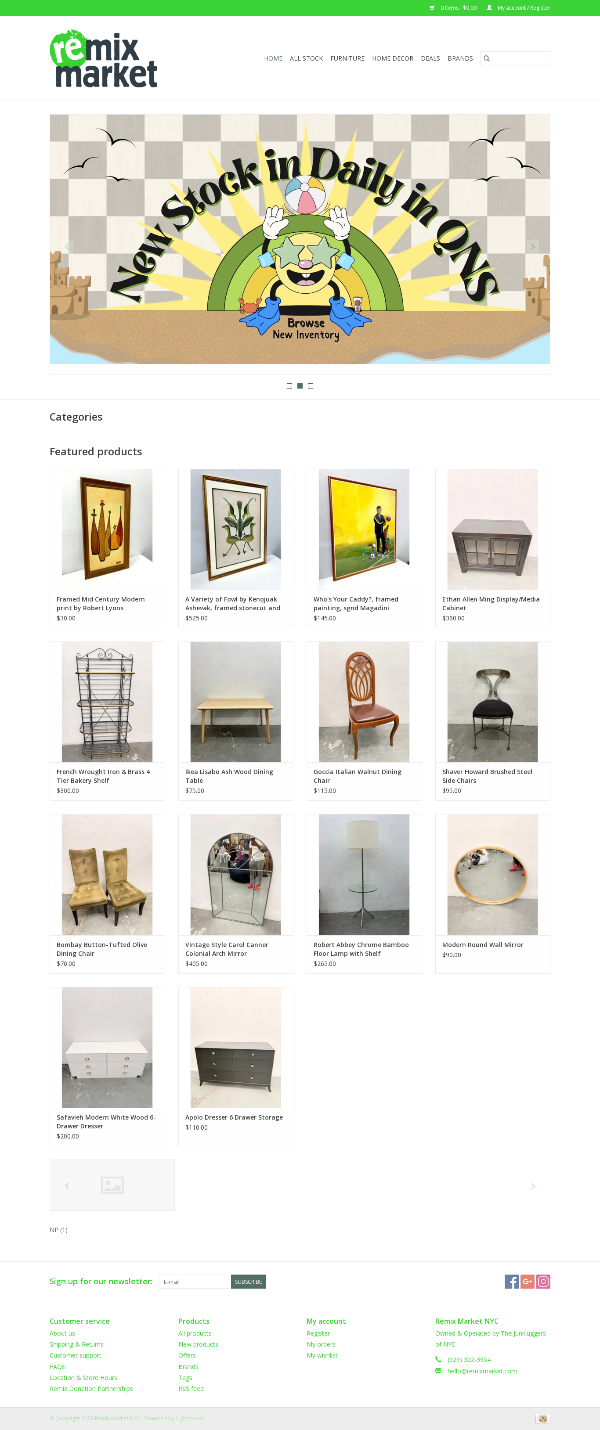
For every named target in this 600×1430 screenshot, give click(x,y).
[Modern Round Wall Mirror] (493, 874)
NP (59, 1229)
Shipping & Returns (77, 1344)
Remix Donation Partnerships (91, 1388)
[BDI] (112, 1185)
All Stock (306, 58)
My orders (321, 1344)
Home (273, 58)
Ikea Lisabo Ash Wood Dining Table (229, 776)
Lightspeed (189, 1418)
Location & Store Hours (83, 1377)
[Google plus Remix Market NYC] (527, 1282)
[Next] (533, 247)
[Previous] (67, 247)
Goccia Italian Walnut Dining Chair (357, 776)
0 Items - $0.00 (458, 7)
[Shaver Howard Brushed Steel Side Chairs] (493, 701)
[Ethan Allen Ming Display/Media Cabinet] (493, 529)
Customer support (75, 1355)
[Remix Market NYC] (117, 58)
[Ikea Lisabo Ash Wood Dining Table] (236, 701)
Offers (187, 1355)
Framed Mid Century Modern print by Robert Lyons (101, 603)
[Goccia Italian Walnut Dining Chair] (364, 701)
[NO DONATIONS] (300, 239)
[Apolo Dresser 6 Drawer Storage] (236, 1047)
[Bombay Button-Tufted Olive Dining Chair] (107, 874)
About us (62, 1333)
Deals (430, 58)
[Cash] (541, 1418)
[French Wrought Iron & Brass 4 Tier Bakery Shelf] (107, 701)
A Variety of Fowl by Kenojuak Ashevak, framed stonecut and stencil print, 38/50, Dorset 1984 (233, 603)
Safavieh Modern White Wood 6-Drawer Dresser (106, 1121)
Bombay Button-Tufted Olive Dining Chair (102, 949)
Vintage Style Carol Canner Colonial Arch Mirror (226, 949)
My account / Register (523, 7)
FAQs (57, 1366)
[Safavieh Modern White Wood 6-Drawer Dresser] (107, 1047)
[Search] (486, 58)
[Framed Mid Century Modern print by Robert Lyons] (107, 529)
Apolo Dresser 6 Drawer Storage (234, 1117)
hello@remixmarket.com (482, 1371)
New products (198, 1344)
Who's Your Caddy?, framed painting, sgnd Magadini (356, 603)
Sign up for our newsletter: (101, 1281)
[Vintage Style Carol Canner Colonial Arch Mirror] (236, 874)
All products (195, 1333)
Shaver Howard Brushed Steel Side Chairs (487, 776)
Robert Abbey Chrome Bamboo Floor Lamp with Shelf (361, 949)
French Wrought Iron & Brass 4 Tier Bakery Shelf (103, 776)
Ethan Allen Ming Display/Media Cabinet (491, 603)
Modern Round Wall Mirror (483, 944)
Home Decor (392, 58)
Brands (460, 58)
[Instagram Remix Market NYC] (543, 1282)
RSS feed (191, 1388)
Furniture (347, 58)
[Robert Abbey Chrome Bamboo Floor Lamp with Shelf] (364, 874)
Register (318, 1333)
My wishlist (322, 1355)
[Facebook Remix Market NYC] (512, 1282)
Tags (185, 1377)
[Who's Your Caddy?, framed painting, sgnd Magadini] (364, 529)
